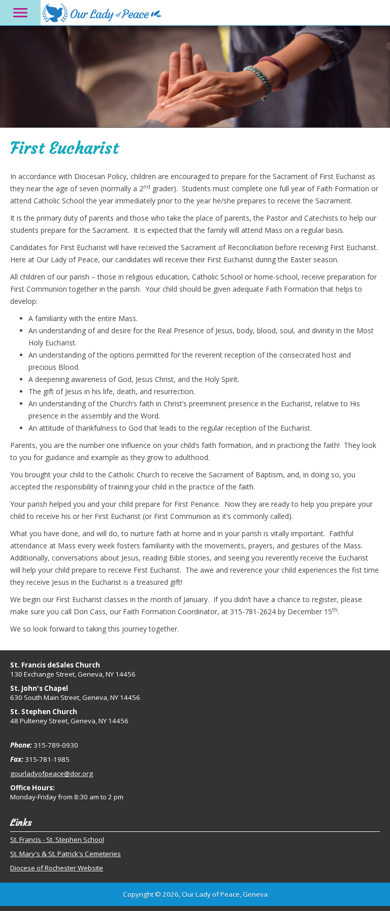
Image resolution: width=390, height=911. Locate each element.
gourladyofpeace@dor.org (51, 773)
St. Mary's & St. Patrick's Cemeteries (65, 853)
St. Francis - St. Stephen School (57, 839)
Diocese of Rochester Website (56, 867)
